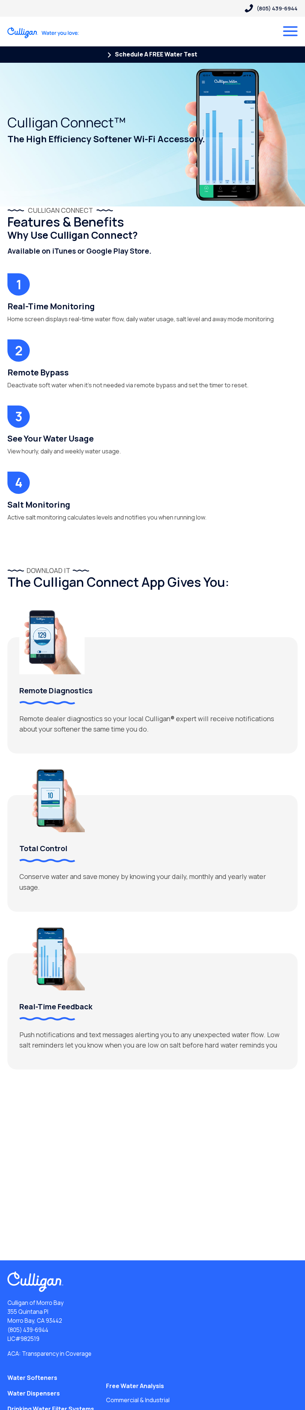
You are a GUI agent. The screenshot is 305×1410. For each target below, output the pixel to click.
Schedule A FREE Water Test (155, 54)
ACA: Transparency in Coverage (49, 1354)
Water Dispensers (33, 1393)
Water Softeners (32, 1378)
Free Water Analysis (135, 1386)
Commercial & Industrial (138, 1400)
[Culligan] (43, 32)
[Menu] (290, 31)
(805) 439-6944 (27, 1330)
